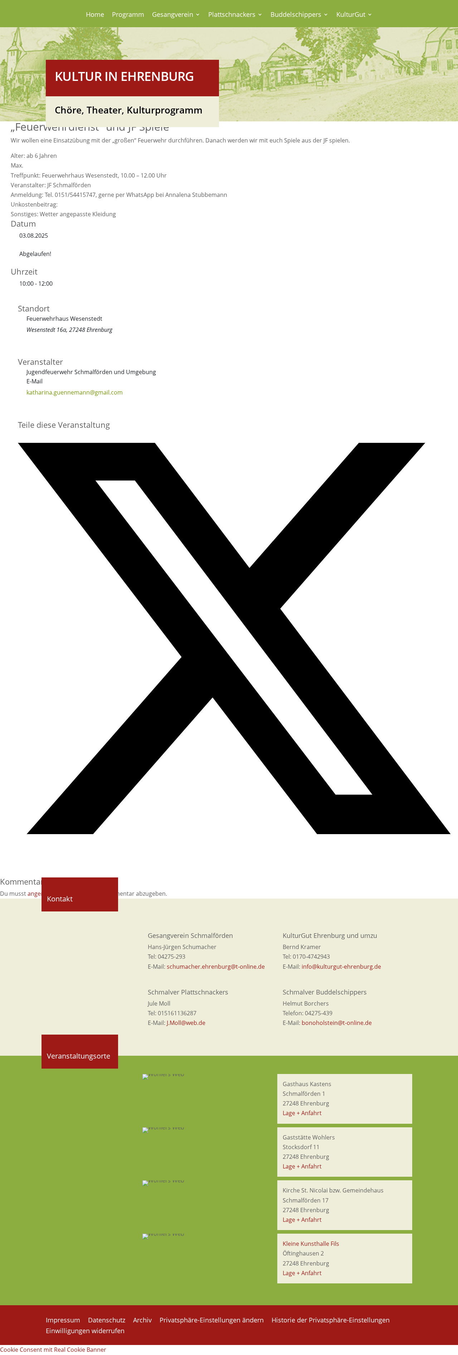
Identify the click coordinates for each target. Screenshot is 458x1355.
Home (95, 15)
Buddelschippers (296, 15)
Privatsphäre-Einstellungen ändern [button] (212, 1320)
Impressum (63, 1320)
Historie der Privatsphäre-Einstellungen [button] (331, 1320)
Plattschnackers (231, 15)
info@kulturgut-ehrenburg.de (341, 967)
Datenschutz (106, 1320)
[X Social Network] (234, 832)
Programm (128, 15)
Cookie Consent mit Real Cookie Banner (53, 1350)
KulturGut (350, 15)
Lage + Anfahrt (302, 1113)
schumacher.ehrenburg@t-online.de (216, 967)
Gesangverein (172, 15)
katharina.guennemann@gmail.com (74, 392)
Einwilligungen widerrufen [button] (85, 1331)
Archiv (142, 1320)
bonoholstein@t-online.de (337, 1023)
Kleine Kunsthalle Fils (311, 1244)
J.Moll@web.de (186, 1023)
